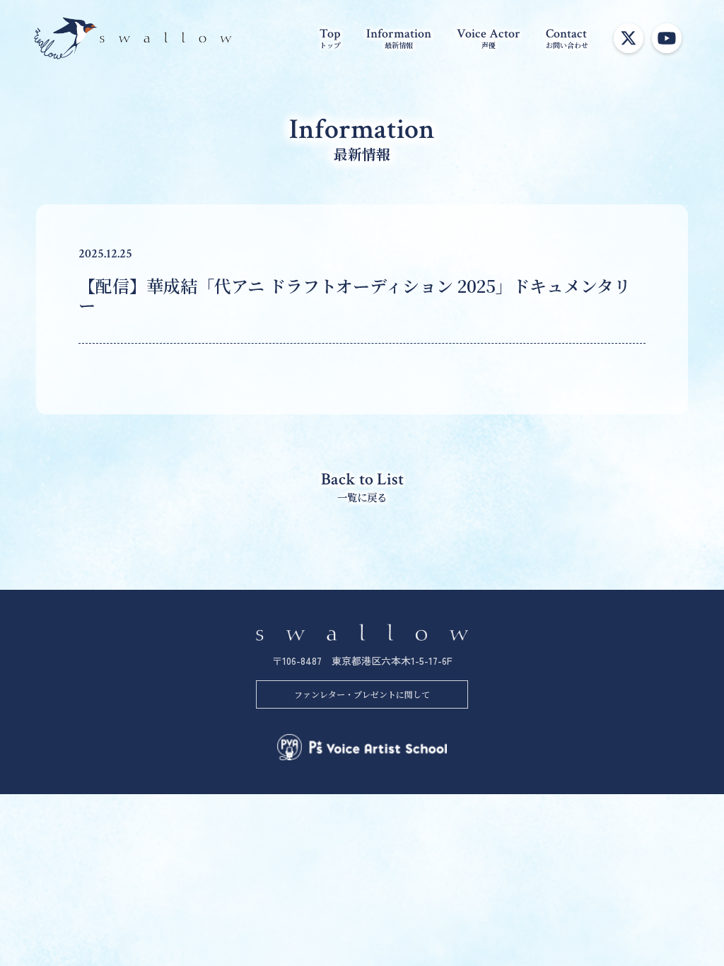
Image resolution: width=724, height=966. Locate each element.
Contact (567, 37)
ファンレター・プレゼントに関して (362, 694)
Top (330, 37)
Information (398, 37)
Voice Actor (488, 37)
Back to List (362, 486)
